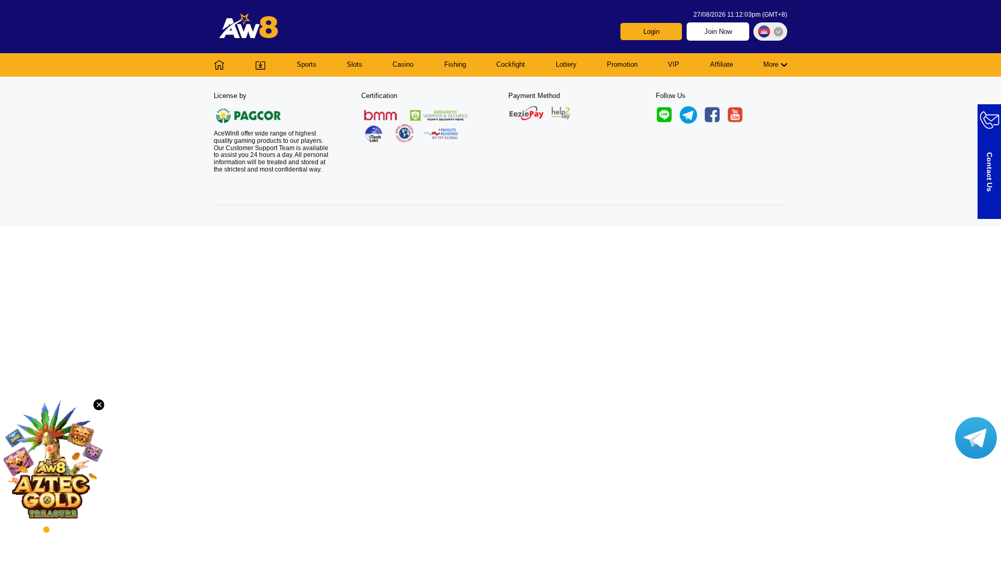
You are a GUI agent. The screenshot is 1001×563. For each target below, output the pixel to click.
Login (651, 31)
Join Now (718, 31)
